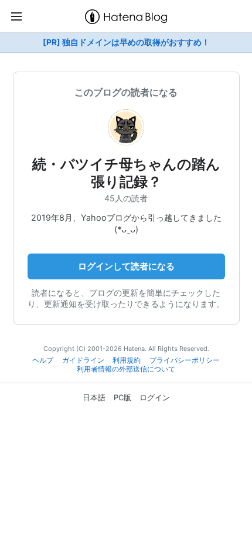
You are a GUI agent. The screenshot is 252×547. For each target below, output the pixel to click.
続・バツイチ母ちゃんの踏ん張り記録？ (126, 173)
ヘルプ (42, 360)
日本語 (94, 397)
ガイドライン (83, 360)
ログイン (154, 397)
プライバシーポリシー (184, 360)
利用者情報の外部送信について (126, 369)
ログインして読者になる (126, 266)
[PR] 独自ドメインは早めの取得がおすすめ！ (126, 42)
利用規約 (127, 360)
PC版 (122, 397)
